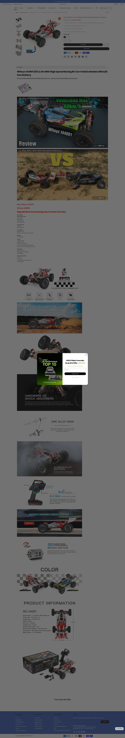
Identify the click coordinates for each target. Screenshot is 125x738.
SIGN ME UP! (75, 374)
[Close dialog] (86, 355)
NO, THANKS (75, 377)
